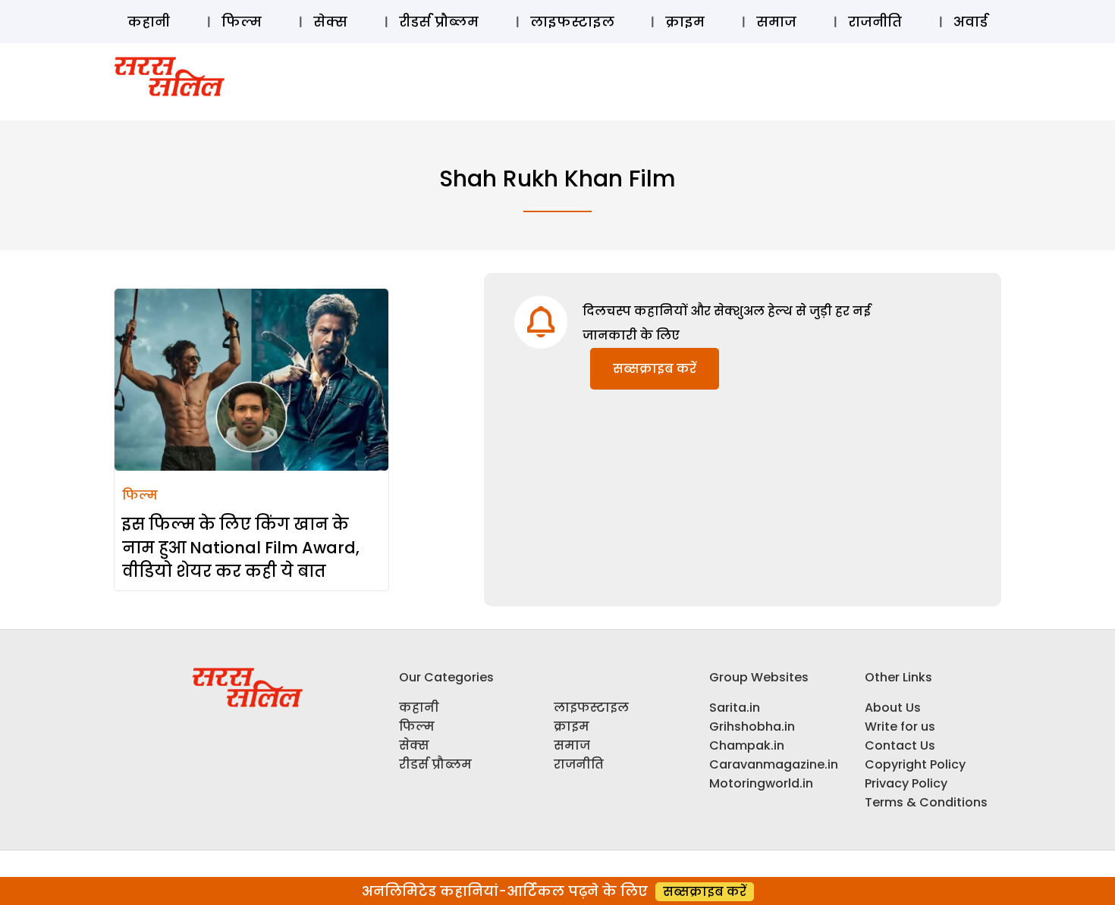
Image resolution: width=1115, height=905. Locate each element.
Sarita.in (734, 707)
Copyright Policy (915, 764)
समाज (776, 21)
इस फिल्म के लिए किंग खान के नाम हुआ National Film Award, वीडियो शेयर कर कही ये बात (241, 547)
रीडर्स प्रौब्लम (439, 21)
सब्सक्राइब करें (654, 368)
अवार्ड (970, 21)
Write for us (900, 726)
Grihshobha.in (752, 726)
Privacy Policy (906, 783)
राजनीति (875, 21)
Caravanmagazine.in (773, 764)
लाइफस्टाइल (572, 21)
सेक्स (330, 21)
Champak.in (746, 745)
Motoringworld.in (761, 783)
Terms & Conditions (926, 802)
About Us (893, 707)
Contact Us (900, 745)
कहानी (148, 21)
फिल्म (241, 21)
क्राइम (685, 21)
